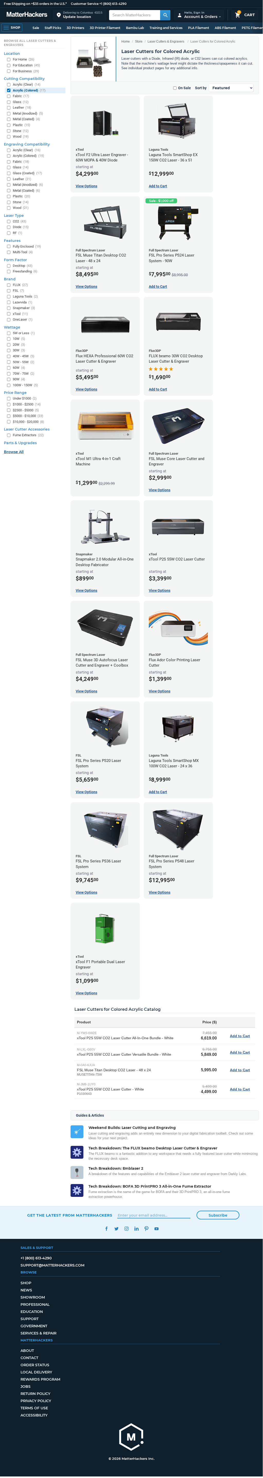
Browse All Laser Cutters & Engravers (30, 43)
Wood (21, 136)
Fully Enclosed (27, 246)
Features (12, 240)
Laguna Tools (25, 296)
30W (19, 350)
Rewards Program (40, 1379)
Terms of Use (34, 1408)
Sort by (201, 88)
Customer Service (85, 4)
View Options (86, 186)
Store (138, 41)
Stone (21, 131)
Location (12, 53)
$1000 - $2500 (27, 404)
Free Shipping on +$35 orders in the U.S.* (35, 4)
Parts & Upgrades (20, 443)
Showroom (33, 1297)
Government (34, 1326)
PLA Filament (198, 28)
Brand (10, 279)
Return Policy (35, 1393)
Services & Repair (38, 1333)
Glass (21, 102)
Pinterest (146, 1228)
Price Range (15, 392)
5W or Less (24, 333)
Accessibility (34, 1415)
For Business (26, 71)
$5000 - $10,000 (28, 416)
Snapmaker (24, 308)
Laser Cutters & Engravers (166, 41)
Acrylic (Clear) (27, 84)
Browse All (14, 452)
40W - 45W (23, 356)
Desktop (23, 266)
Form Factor (15, 260)
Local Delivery (36, 1372)
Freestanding (25, 271)
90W (19, 379)
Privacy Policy (36, 1401)
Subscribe (218, 1215)
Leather (22, 107)
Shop (26, 1283)
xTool (20, 314)
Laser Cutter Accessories (27, 429)
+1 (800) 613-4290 (112, 4)
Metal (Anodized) (28, 113)
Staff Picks (53, 28)
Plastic (21, 125)
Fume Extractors (28, 435)
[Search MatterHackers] (165, 15)
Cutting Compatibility (24, 78)
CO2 (19, 221)
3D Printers (75, 28)
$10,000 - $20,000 (28, 422)
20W (19, 344)
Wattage (12, 327)
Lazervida (22, 302)
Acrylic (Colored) (29, 90)
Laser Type (14, 215)
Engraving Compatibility (27, 144)
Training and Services (166, 28)
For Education (26, 65)
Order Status (35, 1365)
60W (19, 368)
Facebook (106, 1228)
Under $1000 (25, 398)
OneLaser (23, 319)
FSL (18, 290)
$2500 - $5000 (26, 410)
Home (125, 41)
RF (17, 233)
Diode (21, 227)
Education (32, 1311)
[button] (79, 15)
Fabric (21, 96)
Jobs (26, 1386)
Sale (36, 28)
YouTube (156, 1228)
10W (19, 339)
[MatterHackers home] (27, 15)
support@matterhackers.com (52, 1265)
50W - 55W (23, 362)
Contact (29, 1357)
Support (29, 1319)
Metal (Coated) (26, 119)
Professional (35, 1304)
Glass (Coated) (27, 173)
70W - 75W (23, 373)
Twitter (116, 1228)
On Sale (184, 88)
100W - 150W (25, 385)
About (27, 1350)
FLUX (20, 285)
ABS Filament (225, 28)
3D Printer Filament (105, 28)
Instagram (126, 1228)
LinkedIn (136, 1228)
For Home (23, 59)
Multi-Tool (23, 252)
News (26, 1290)
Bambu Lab (135, 28)
